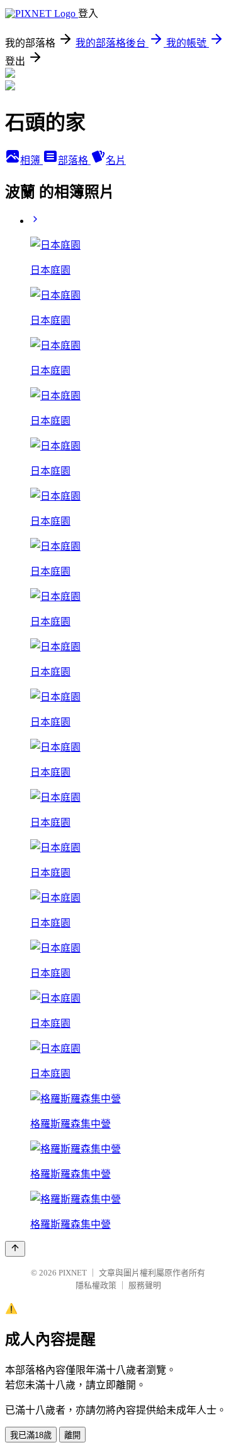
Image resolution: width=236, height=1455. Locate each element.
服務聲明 (144, 1285)
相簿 (31, 160)
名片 (116, 160)
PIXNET (73, 1272)
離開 (72, 1435)
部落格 (74, 160)
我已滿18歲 (31, 1435)
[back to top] (15, 1249)
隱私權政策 (96, 1285)
